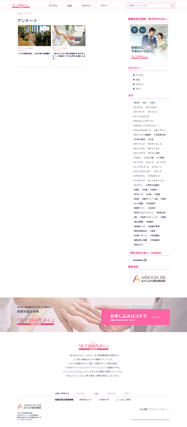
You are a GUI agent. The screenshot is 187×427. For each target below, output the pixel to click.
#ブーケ (158, 171)
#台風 (148, 194)
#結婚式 (149, 221)
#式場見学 (150, 203)
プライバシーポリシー (159, 409)
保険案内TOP (85, 399)
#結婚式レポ (139, 226)
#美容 (152, 230)
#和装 (136, 198)
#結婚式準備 (154, 226)
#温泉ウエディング (148, 217)
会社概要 (143, 409)
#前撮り (154, 189)
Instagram (138, 259)
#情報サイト (139, 207)
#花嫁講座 (155, 235)
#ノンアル (161, 162)
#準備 (163, 217)
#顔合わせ (138, 244)
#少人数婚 (138, 203)
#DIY (144, 102)
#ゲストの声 (154, 152)
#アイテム (138, 107)
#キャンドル (154, 148)
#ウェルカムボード (142, 130)
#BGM (136, 102)
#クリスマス (139, 152)
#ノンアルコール (141, 166)
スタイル (86, 5)
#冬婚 (144, 189)
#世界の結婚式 (153, 185)
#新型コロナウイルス (143, 212)
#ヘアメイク (139, 180)
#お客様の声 (160, 134)
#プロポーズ (153, 175)
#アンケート (139, 111)
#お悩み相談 (139, 139)
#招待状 (151, 207)
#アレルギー (151, 107)
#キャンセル (139, 148)
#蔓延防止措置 (140, 239)
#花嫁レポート (140, 235)
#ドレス (149, 162)
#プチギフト (139, 175)
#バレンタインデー (142, 171)
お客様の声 (104, 399)
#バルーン (156, 166)
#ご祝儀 (160, 157)
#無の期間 (138, 221)
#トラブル (138, 162)
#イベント (152, 111)
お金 (69, 5)
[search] (172, 5)
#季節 (163, 198)
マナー (104, 5)
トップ (19, 13)
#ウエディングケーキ (143, 120)
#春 (135, 217)
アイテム (52, 5)
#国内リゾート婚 (149, 198)
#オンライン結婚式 (142, 134)
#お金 (150, 139)
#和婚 (157, 194)
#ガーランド (139, 143)
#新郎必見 (161, 212)
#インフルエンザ (141, 116)
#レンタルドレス (155, 180)
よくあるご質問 (123, 399)
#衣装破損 (155, 239)
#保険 (136, 189)
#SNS (152, 102)
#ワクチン (138, 185)
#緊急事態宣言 (140, 230)
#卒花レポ (138, 194)
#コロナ (137, 157)
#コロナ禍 (148, 157)
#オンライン (160, 130)
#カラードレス (155, 143)
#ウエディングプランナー (145, 125)
